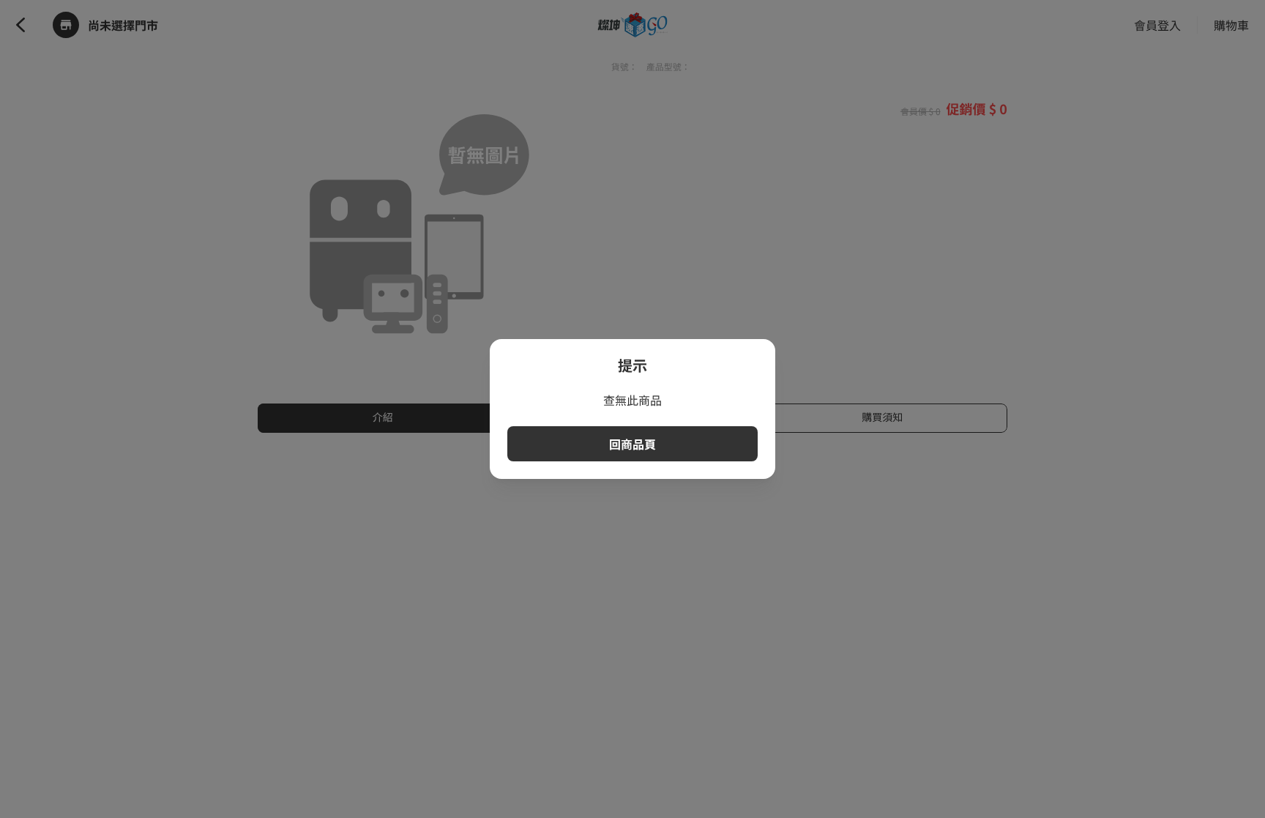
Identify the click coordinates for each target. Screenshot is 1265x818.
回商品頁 (632, 444)
